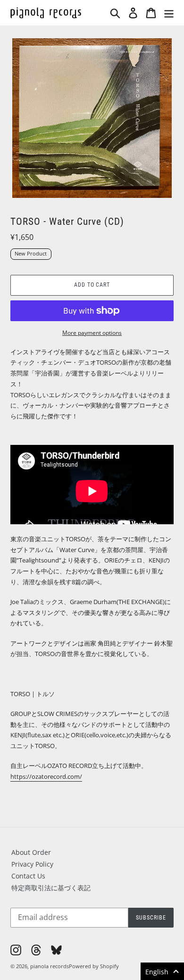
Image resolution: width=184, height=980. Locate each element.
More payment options (92, 333)
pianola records (49, 966)
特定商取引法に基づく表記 (51, 887)
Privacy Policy (32, 864)
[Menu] (169, 12)
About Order (31, 852)
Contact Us (28, 875)
